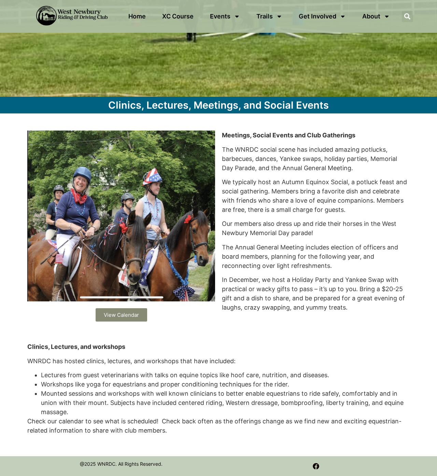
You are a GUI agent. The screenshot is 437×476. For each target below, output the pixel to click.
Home (137, 16)
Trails (264, 16)
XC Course (178, 16)
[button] (407, 16)
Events (220, 16)
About (371, 16)
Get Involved (317, 16)
